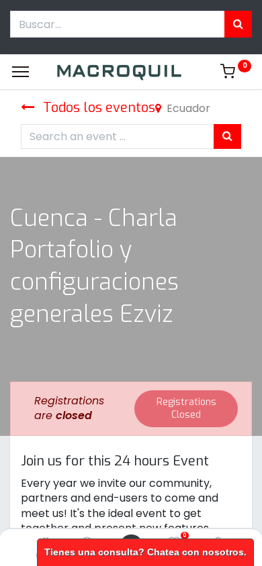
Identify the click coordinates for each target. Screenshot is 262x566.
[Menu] (20, 71)
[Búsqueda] (238, 24)
